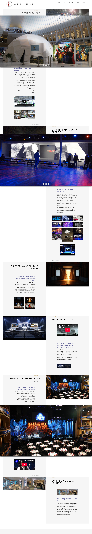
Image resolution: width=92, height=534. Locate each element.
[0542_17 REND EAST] (31, 111)
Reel (78, 2)
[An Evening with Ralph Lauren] (19, 300)
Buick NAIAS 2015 (62, 319)
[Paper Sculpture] (67, 224)
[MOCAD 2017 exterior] (57, 237)
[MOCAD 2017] (57, 224)
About (64, 2)
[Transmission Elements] (78, 231)
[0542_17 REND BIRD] (24, 116)
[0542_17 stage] (31, 116)
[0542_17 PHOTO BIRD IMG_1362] (24, 112)
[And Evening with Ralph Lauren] (30, 300)
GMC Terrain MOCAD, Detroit (65, 131)
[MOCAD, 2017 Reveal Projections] (67, 218)
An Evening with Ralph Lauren (25, 267)
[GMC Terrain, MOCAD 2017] (78, 218)
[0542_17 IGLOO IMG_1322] (17, 117)
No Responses (35, 124)
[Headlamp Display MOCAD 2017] (67, 234)
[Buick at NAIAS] (60, 366)
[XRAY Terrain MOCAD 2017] (57, 218)
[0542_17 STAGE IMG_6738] (17, 112)
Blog (83, 2)
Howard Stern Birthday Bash (25, 379)
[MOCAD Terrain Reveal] (78, 237)
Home (58, 2)
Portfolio (71, 2)
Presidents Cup (30, 13)
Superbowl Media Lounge (63, 482)
